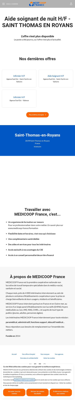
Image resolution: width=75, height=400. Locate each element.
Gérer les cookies (49, 358)
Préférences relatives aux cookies (60, 392)
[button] (71, 4)
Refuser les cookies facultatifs (37, 392)
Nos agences (59, 354)
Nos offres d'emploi (28, 354)
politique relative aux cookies (24, 380)
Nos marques (45, 354)
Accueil (14, 354)
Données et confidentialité (29, 358)
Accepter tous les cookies (14, 392)
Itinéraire (37, 146)
